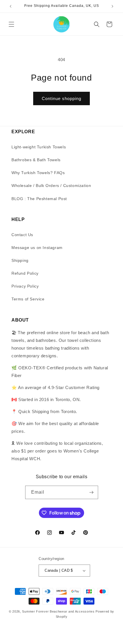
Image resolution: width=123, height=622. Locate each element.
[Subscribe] (91, 492)
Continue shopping (61, 98)
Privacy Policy (25, 286)
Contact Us (22, 234)
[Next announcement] (112, 6)
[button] (11, 24)
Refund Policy (25, 273)
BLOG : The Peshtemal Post (39, 198)
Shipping (20, 260)
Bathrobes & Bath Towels (36, 160)
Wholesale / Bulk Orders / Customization (51, 185)
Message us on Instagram (37, 247)
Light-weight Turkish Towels (38, 147)
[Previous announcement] (10, 6)
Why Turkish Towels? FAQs (38, 172)
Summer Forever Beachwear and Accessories (58, 611)
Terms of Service (28, 299)
